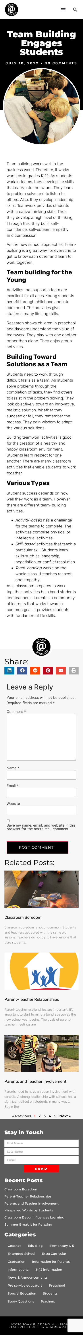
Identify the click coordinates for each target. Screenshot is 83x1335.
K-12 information (49, 1270)
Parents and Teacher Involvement (35, 1081)
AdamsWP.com (59, 1327)
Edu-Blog (35, 1246)
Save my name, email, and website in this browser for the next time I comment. (41, 827)
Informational (18, 1270)
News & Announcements (28, 1278)
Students (50, 1293)
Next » (65, 1116)
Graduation (16, 1262)
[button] (63, 9)
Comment (16, 711)
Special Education (22, 1293)
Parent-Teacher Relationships (31, 999)
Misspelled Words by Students (28, 1210)
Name (13, 768)
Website (13, 803)
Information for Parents (51, 1262)
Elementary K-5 (61, 1246)
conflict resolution (58, 562)
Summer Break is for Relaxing (28, 1224)
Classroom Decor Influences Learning (34, 1217)
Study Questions (21, 1301)
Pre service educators (25, 1285)
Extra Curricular (54, 1254)
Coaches (14, 1246)
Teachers (48, 1301)
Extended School (21, 1254)
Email (13, 785)
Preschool (57, 1285)
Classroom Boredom (22, 917)
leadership (50, 556)
